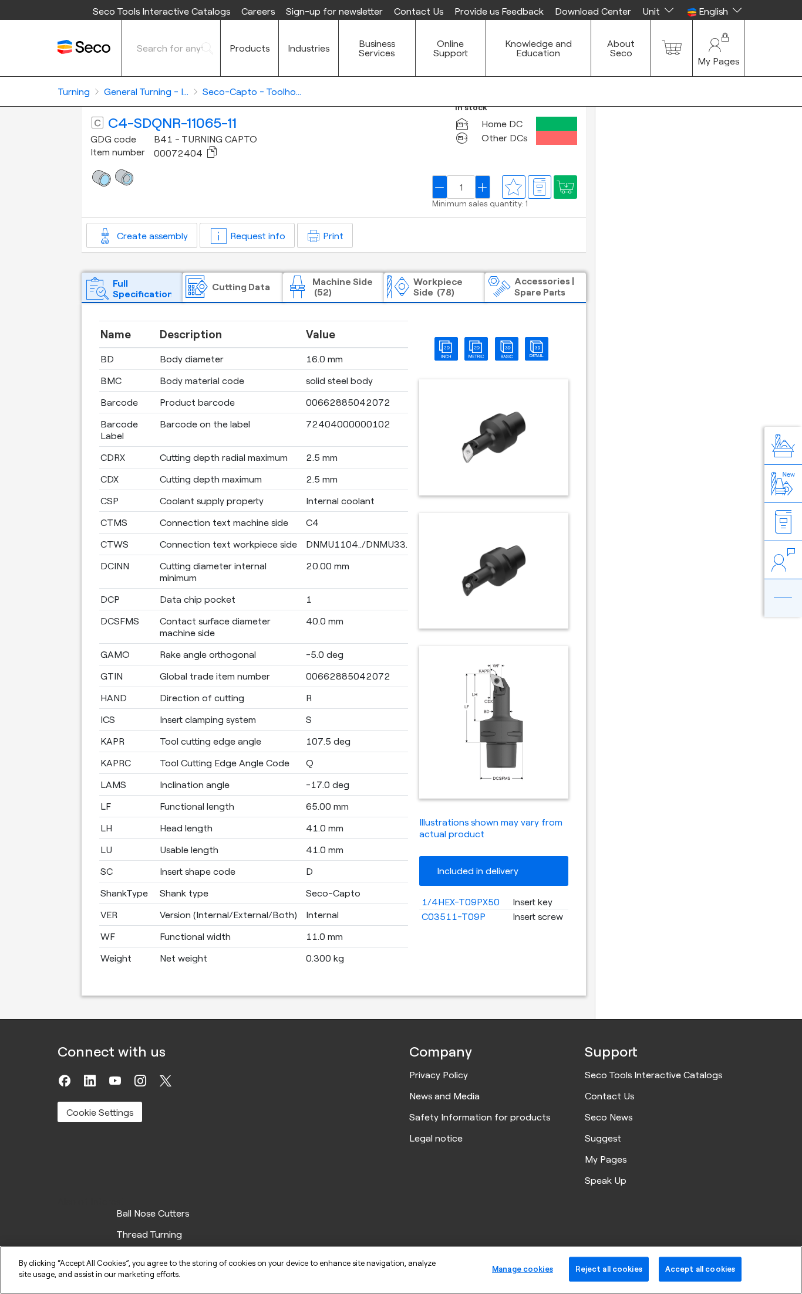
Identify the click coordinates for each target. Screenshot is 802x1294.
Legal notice (436, 1138)
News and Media (444, 1096)
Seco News (608, 1117)
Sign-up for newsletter (334, 11)
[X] (166, 1080)
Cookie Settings (99, 1112)
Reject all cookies (608, 1268)
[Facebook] (65, 1080)
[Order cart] (671, 48)
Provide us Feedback (499, 11)
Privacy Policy (438, 1075)
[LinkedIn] (90, 1080)
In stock (471, 108)
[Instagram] (140, 1080)
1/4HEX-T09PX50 (461, 902)
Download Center (593, 11)
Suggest (603, 1138)
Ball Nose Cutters (152, 1213)
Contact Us (418, 11)
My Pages (605, 1159)
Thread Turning (149, 1234)
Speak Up (605, 1180)
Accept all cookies (700, 1268)
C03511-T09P (454, 916)
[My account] (718, 48)
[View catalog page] (539, 187)
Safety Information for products (479, 1117)
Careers (258, 11)
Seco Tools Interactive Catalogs (161, 11)
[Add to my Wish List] (565, 187)
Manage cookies (522, 1268)
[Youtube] (115, 1080)
